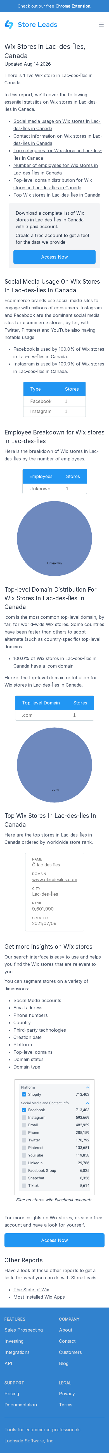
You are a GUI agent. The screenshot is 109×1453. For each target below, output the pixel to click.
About (65, 1330)
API (8, 1363)
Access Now (54, 257)
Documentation (20, 1404)
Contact (67, 1341)
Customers (70, 1352)
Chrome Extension (73, 6)
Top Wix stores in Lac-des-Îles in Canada (56, 195)
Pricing (11, 1393)
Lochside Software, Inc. (29, 1441)
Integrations (17, 1352)
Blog (63, 1363)
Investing (13, 1341)
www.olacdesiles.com (54, 879)
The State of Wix (31, 1289)
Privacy (67, 1393)
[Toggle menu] (101, 24)
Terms (65, 1404)
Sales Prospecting (23, 1330)
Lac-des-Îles (45, 894)
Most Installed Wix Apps (39, 1297)
